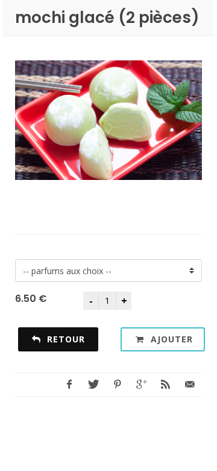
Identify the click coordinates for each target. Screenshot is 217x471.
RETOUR (64, 339)
